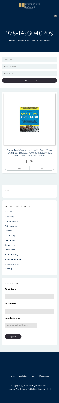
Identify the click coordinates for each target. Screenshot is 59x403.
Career (8, 212)
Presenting (10, 250)
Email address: (12, 318)
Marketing (10, 240)
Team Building (11, 254)
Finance (8, 231)
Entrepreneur (11, 226)
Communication (12, 221)
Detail (18, 168)
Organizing (10, 245)
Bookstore (23, 376)
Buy (42, 168)
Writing (8, 269)
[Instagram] (32, 367)
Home (12, 40)
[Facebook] (22, 367)
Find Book (30, 80)
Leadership (10, 235)
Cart (33, 376)
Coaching (9, 216)
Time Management (14, 259)
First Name (10, 289)
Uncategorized (12, 264)
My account (44, 376)
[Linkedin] (37, 367)
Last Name (10, 303)
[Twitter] (27, 367)
